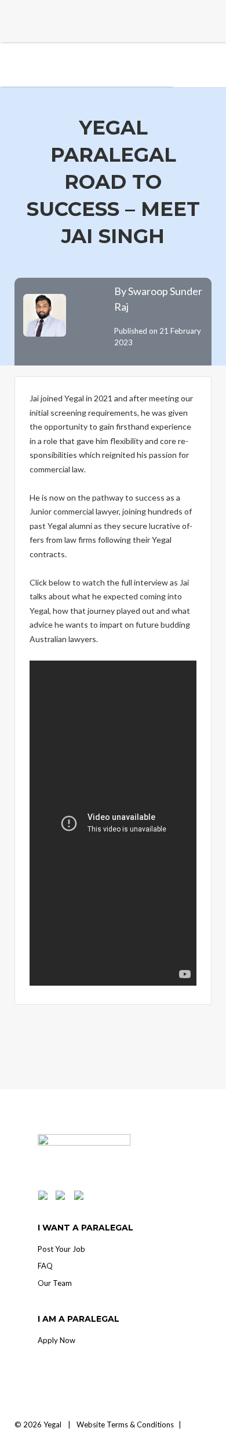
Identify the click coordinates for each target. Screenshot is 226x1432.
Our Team (55, 1283)
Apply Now (56, 1340)
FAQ (45, 1265)
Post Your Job (61, 1249)
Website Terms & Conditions (125, 1424)
